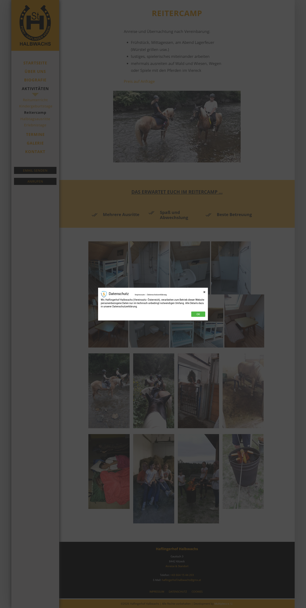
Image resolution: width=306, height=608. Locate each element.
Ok (198, 314)
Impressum (140, 294)
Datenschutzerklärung (157, 294)
